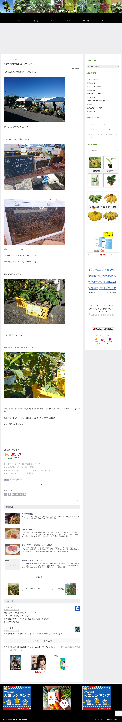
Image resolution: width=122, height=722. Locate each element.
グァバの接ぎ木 (93, 79)
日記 (7, 479)
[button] (20, 494)
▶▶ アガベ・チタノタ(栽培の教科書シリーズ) (22, 464)
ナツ (105, 129)
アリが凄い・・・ (94, 124)
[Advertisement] (61, 38)
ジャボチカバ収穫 (94, 86)
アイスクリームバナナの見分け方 (100, 134)
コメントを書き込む (42, 641)
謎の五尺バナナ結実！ (95, 108)
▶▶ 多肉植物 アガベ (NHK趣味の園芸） (19, 467)
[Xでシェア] (5, 494)
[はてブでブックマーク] (13, 494)
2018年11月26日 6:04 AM (11, 610)
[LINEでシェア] (17, 494)
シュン (6, 628)
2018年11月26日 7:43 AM (11, 631)
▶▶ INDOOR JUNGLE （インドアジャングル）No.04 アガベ (28, 470)
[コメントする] (24, 494)
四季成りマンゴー (94, 94)
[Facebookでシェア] (9, 494)
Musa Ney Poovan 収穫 (96, 101)
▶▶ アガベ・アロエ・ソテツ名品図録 (19, 473)
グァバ (13, 479)
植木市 (20, 479)
